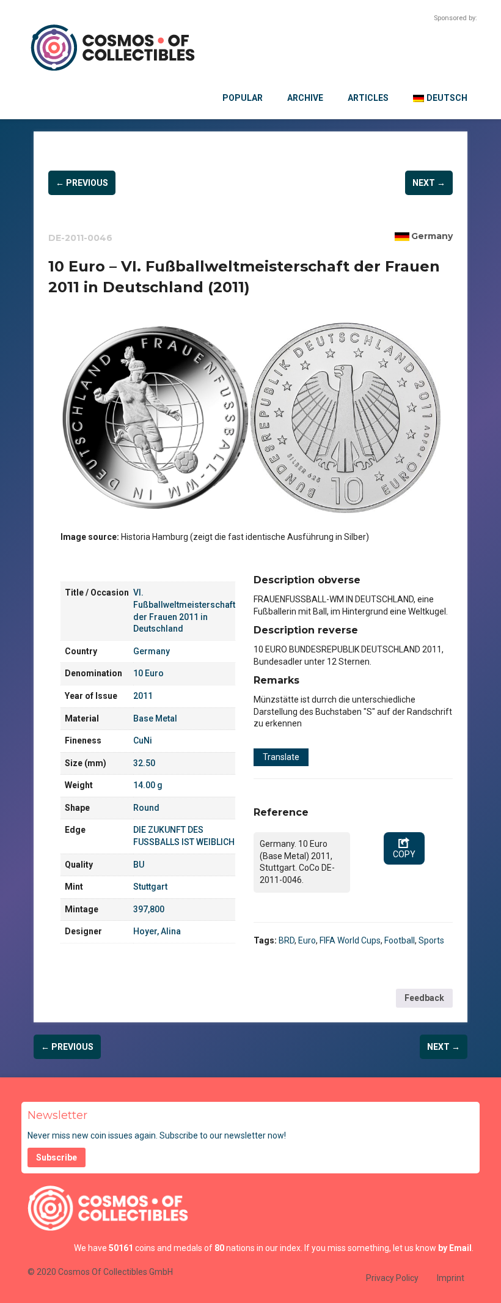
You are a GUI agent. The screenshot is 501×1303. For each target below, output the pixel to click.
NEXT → (428, 183)
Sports (431, 940)
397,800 (148, 909)
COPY (404, 854)
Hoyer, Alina (157, 931)
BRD (286, 940)
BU (138, 864)
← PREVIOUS (82, 183)
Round (146, 808)
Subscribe (56, 1157)
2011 (143, 696)
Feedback (424, 998)
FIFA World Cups (350, 940)
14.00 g (148, 785)
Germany (432, 236)
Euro (307, 940)
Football (399, 940)
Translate (281, 757)
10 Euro (148, 673)
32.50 (144, 763)
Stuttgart (150, 886)
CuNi (142, 740)
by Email (455, 1248)
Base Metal (155, 718)
